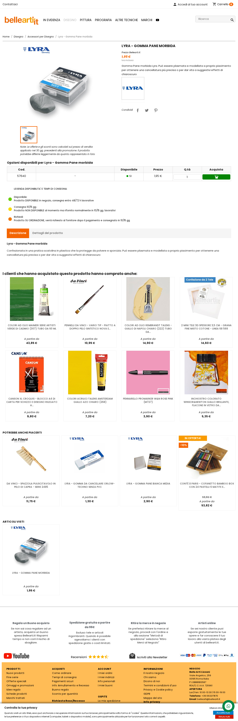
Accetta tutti (223, 712)
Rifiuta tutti (224, 716)
